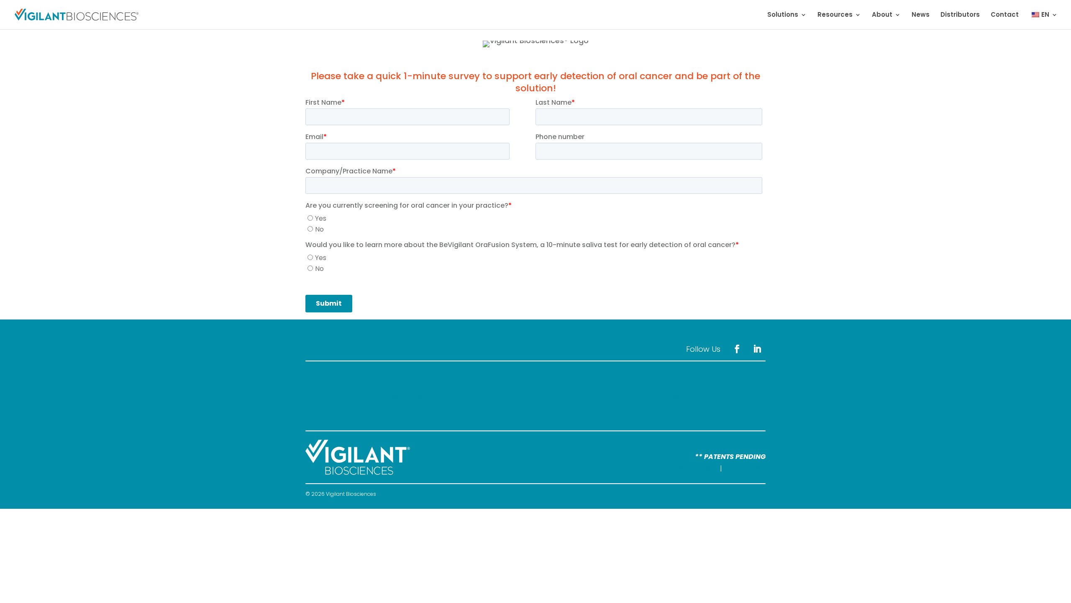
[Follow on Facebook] (737, 348)
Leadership (539, 381)
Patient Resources (389, 397)
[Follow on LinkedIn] (757, 348)
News (921, 15)
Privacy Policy (696, 468)
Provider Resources (389, 381)
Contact (1005, 15)
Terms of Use (745, 468)
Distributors (960, 15)
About (882, 15)
